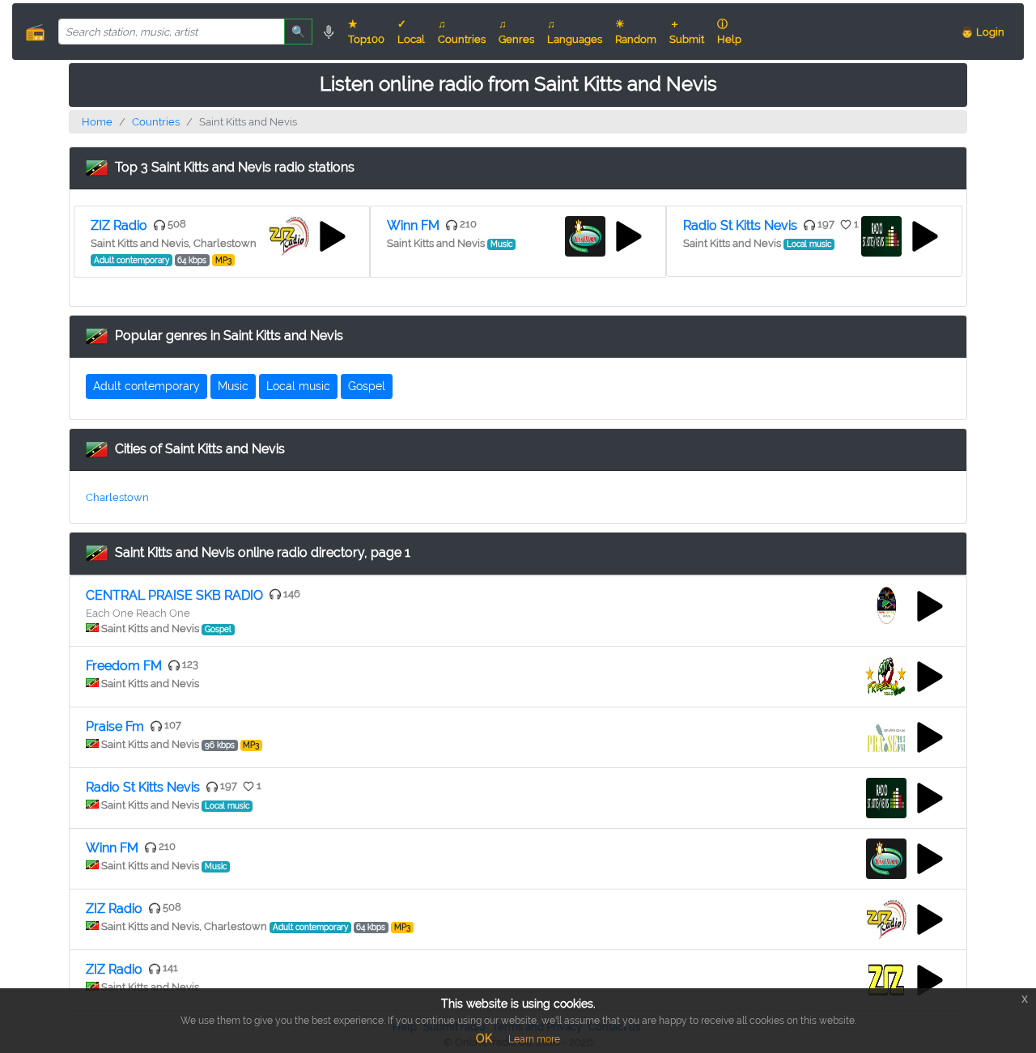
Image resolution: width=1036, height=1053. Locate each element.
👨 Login (982, 32)
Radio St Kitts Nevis (740, 225)
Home (97, 122)
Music (233, 386)
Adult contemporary (146, 386)
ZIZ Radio (119, 225)
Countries (156, 122)
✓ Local (411, 31)
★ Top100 (366, 31)
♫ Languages (574, 31)
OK (484, 1038)
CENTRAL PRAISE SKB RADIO (174, 595)
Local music (298, 386)
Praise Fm (115, 726)
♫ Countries (462, 31)
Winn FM (413, 225)
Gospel (366, 386)
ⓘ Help (729, 31)
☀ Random (635, 31)
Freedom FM (124, 665)
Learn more (534, 1039)
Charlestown (117, 497)
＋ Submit (686, 31)
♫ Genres (516, 31)
